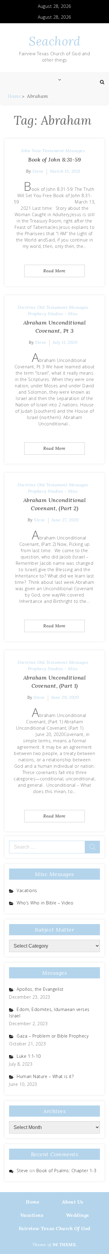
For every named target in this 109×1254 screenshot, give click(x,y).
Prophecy (37, 313)
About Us (72, 1202)
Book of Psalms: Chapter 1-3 (66, 1170)
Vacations (27, 890)
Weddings (77, 1215)
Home (32, 1202)
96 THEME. (65, 1244)
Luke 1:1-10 (29, 1056)
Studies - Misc (63, 313)
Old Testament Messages (62, 307)
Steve (38, 171)
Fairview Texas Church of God (55, 1228)
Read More (54, 271)
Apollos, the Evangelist (40, 989)
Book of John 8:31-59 (54, 159)
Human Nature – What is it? (45, 1076)
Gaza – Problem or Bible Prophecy (52, 1036)
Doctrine (27, 307)
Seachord (54, 41)
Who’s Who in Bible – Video (45, 903)
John (26, 150)
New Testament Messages (58, 150)
